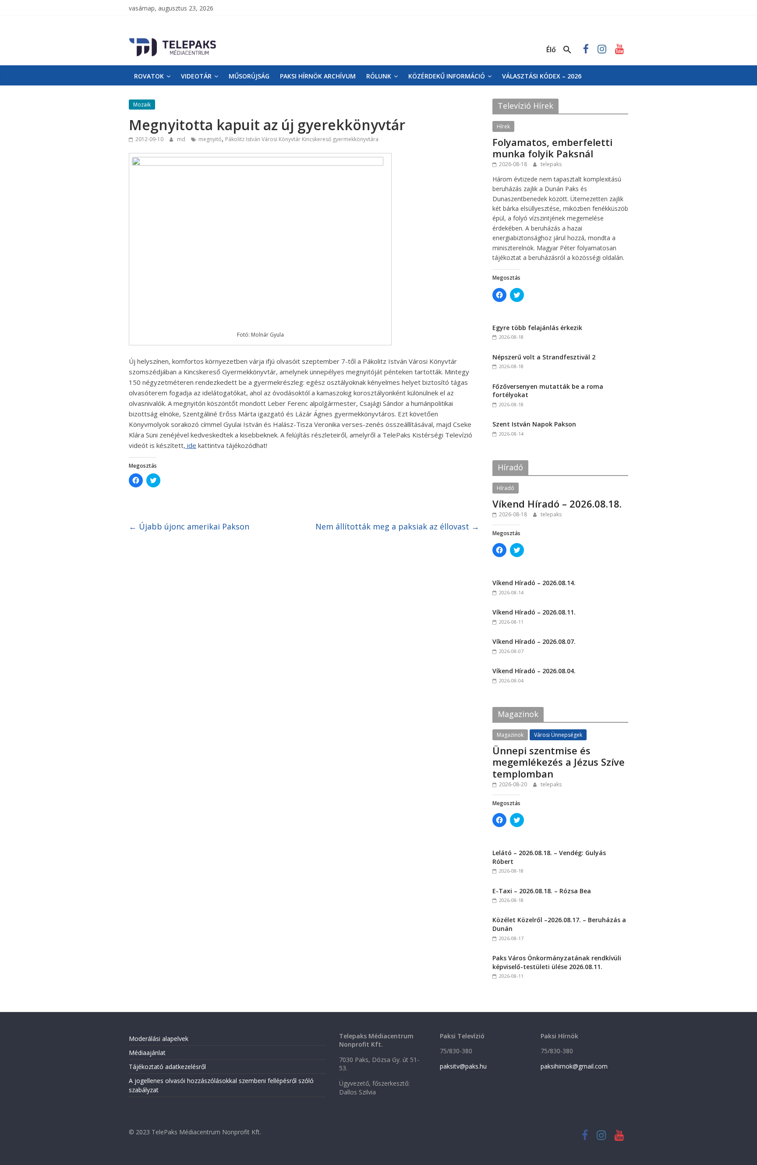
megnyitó (210, 139)
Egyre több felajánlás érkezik (537, 327)
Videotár (196, 76)
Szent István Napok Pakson (534, 424)
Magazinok (510, 735)
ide (190, 445)
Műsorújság (249, 76)
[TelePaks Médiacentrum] (172, 40)
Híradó (505, 488)
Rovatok (149, 76)
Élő (551, 49)
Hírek (503, 126)
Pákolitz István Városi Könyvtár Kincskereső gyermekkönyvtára (301, 139)
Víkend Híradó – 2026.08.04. (534, 671)
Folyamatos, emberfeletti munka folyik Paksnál (552, 147)
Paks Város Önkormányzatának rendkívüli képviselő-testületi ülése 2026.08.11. (556, 962)
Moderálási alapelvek (158, 1038)
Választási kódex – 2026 (541, 76)
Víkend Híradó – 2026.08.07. (534, 641)
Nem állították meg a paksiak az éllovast (397, 526)
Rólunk (378, 76)
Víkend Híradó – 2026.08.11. (534, 612)
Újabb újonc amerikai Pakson (189, 526)
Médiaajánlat (147, 1052)
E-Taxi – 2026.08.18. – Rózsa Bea (541, 891)
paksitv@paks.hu (463, 1066)
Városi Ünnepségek (558, 735)
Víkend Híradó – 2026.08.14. (534, 583)
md (182, 139)
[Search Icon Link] (567, 50)
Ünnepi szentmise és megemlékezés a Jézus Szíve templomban (558, 762)
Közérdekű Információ (446, 76)
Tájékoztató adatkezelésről (167, 1066)
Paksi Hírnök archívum (318, 76)
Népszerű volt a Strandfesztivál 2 (543, 357)
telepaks (551, 164)
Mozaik (142, 104)
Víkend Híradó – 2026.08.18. (557, 503)
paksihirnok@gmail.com (574, 1066)
